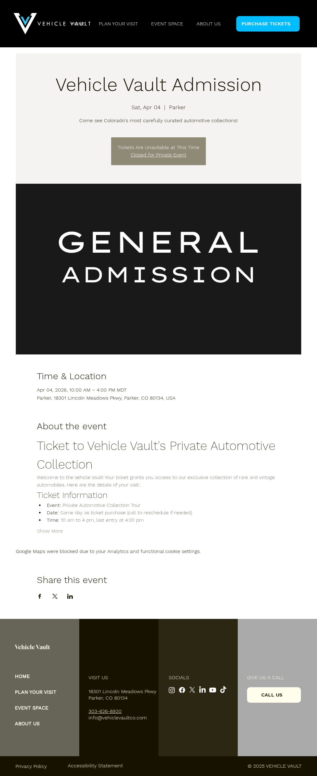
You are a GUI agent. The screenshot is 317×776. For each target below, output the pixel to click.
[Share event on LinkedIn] (70, 596)
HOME (22, 676)
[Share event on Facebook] (40, 596)
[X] (192, 690)
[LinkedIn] (202, 690)
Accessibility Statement (95, 766)
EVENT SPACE (31, 708)
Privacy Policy (31, 766)
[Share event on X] (55, 596)
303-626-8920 (105, 711)
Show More (50, 531)
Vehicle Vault (32, 647)
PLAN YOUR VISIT (35, 692)
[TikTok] (223, 690)
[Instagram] (172, 690)
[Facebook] (182, 690)
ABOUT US (27, 724)
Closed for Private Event (158, 155)
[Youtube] (213, 690)
